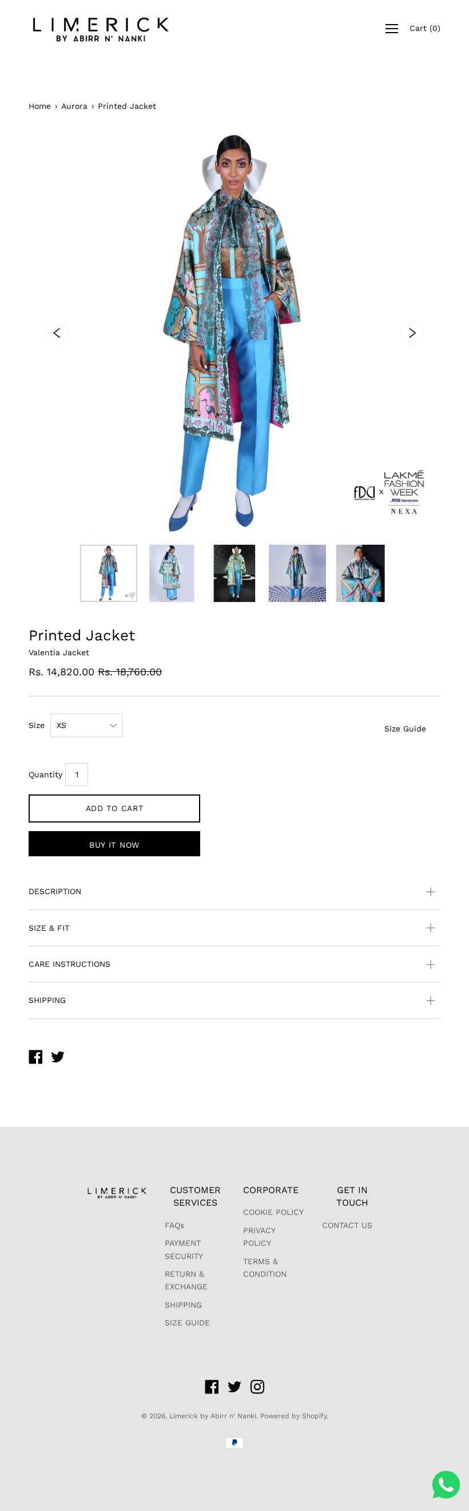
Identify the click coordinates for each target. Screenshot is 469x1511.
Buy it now (114, 844)
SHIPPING (47, 1000)
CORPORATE (271, 1190)
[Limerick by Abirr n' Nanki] (35, 1058)
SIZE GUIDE (187, 1322)
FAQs (174, 1225)
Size (37, 725)
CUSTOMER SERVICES (195, 1196)
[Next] (411, 332)
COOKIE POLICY (273, 1212)
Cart (425, 28)
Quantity (45, 774)
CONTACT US (347, 1225)
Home (40, 106)
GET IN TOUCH (352, 1196)
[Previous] (57, 332)
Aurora (74, 106)
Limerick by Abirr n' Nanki (212, 1416)
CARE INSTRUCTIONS (69, 964)
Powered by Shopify (293, 1416)
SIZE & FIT (49, 927)
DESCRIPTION (55, 891)
